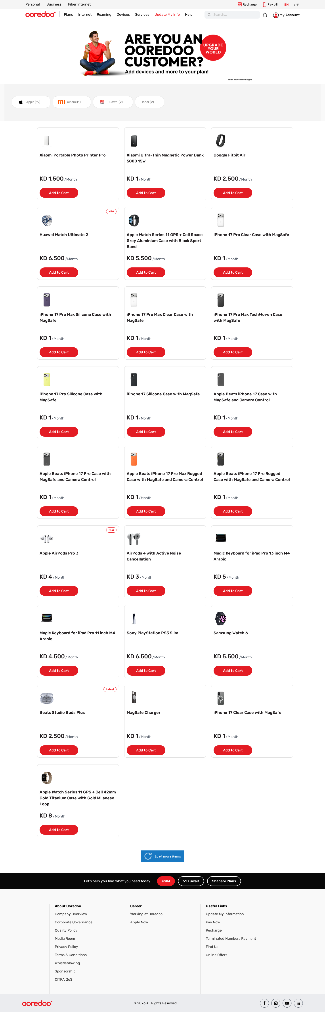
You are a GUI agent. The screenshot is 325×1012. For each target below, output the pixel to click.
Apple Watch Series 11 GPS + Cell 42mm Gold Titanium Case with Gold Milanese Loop (78, 798)
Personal (32, 4)
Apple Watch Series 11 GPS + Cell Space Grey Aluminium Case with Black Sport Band (165, 240)
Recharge (250, 4)
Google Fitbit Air (229, 155)
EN (286, 5)
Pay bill (272, 4)
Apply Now (139, 922)
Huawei (115, 102)
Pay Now (213, 922)
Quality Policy (66, 930)
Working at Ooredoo (146, 914)
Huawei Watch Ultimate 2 (64, 234)
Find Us (212, 947)
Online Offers (216, 955)
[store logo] (42, 14)
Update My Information (225, 914)
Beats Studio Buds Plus (62, 712)
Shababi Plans (224, 881)
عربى (296, 4)
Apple (33, 102)
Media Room (65, 938)
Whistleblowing (67, 963)
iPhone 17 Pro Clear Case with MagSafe (251, 234)
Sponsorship (65, 971)
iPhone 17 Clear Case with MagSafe (247, 712)
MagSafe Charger (144, 712)
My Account (289, 15)
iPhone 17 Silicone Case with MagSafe (163, 394)
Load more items (168, 856)
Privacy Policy (66, 947)
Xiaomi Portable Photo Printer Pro (73, 155)
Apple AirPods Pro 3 (59, 553)
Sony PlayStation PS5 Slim (152, 633)
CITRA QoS (63, 979)
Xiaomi (74, 102)
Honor (147, 102)
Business (53, 4)
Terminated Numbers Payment (231, 938)
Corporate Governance (73, 922)
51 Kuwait (191, 881)
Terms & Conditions (71, 955)
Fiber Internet (79, 4)
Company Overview (71, 914)
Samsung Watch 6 (231, 633)
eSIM (166, 881)
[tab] (90, 943)
